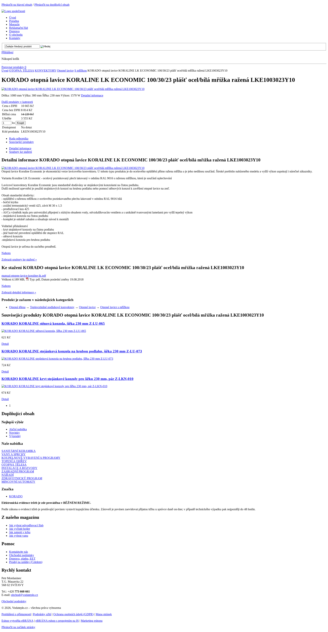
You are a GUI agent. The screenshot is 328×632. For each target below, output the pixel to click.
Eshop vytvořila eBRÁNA (17, 620)
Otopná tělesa (17, 307)
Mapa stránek (104, 614)
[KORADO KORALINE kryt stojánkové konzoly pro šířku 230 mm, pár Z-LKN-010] (54, 386)
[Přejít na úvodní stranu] (13, 11)
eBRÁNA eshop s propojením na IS (57, 620)
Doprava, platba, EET (22, 558)
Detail (5, 343)
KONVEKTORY (45, 70)
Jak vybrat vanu (18, 535)
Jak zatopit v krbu (19, 532)
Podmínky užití (42, 614)
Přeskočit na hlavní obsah (17, 4)
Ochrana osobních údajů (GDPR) (73, 614)
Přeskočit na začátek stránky (18, 627)
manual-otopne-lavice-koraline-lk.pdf (24, 275)
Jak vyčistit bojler (19, 528)
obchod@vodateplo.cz (24, 594)
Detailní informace (92, 95)
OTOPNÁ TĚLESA (21, 70)
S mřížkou (80, 70)
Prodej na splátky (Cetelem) (25, 562)
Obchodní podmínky (21, 555)
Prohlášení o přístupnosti (16, 614)
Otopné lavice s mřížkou (114, 307)
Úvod (5, 70)
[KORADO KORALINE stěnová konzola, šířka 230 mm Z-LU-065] (44, 331)
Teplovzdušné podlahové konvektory (52, 307)
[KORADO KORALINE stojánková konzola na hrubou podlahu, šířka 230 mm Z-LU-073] (57, 358)
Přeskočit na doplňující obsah (51, 4)
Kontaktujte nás (18, 551)
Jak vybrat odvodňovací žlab (26, 525)
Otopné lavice (65, 70)
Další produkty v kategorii (17, 101)
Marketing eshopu (91, 620)
